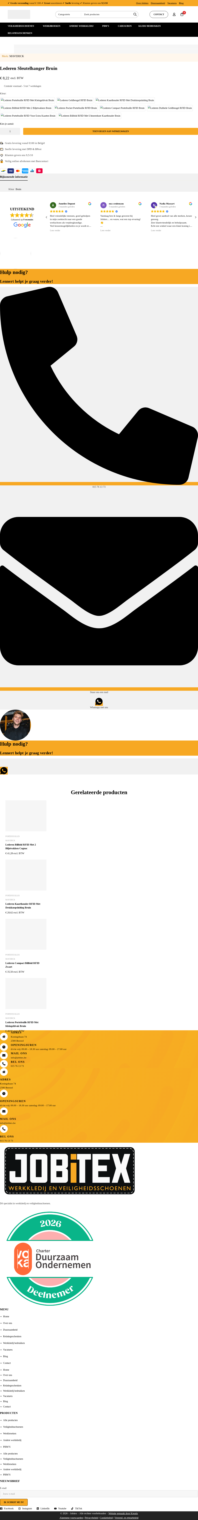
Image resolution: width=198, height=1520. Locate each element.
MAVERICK (16, 56)
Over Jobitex (142, 3)
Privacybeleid (91, 1517)
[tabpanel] (99, 189)
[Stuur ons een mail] (99, 689)
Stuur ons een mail (99, 692)
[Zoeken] (134, 14)
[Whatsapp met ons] (99, 704)
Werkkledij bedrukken (14, 1343)
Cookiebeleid (106, 1517)
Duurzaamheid (158, 3)
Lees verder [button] (55, 230)
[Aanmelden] (174, 14)
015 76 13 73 (99, 487)
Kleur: (3, 93)
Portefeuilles (12, 836)
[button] (195, 217)
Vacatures (172, 3)
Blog (181, 3)
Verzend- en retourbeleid (126, 1517)
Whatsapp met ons (99, 707)
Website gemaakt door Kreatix (123, 1513)
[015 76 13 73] (99, 483)
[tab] (14, 176)
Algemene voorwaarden (71, 1517)
